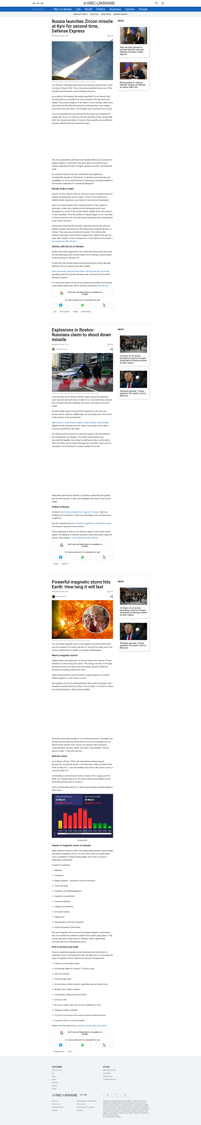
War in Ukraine (63, 9)
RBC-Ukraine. (103, 285)
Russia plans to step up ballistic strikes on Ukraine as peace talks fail (133, 84)
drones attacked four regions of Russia (81, 512)
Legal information (57, 1107)
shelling (75, 311)
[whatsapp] (125, 1095)
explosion (65, 564)
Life (78, 9)
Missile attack (86, 311)
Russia (56, 564)
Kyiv (55, 311)
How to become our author (86, 1107)
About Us (55, 1101)
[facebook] (107, 1095)
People (143, 9)
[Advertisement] (82, 141)
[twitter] (116, 1095)
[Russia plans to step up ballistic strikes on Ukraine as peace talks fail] (133, 71)
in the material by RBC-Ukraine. (85, 538)
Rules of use (56, 1104)
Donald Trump (106, 14)
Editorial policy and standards (86, 1101)
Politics (100, 9)
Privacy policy (81, 1104)
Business (115, 9)
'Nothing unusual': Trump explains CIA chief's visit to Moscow (133, 393)
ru (42, 3)
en (38, 3)
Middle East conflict (81, 14)
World (88, 9)
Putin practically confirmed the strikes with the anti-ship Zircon (79, 271)
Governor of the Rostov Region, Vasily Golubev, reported (80, 422)
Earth (70, 1051)
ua (34, 3)
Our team (55, 1110)
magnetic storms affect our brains (92, 1025)
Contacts (80, 1110)
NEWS (121, 21)
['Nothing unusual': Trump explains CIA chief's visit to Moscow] (133, 379)
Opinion (130, 9)
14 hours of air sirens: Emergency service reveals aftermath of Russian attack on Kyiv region (133, 359)
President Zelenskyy (120, 14)
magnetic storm (59, 1051)
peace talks (94, 14)
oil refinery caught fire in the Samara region (93, 523)
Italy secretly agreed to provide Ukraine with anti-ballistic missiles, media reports (132, 50)
